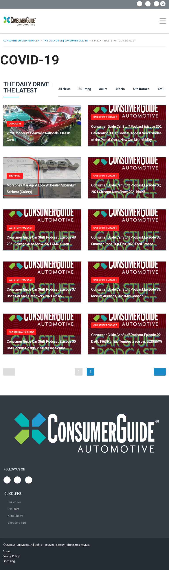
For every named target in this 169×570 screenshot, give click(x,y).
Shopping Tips (17, 522)
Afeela (120, 89)
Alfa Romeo (141, 89)
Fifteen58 (72, 544)
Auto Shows (15, 515)
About (7, 551)
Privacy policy (11, 556)
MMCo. (85, 544)
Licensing (9, 561)
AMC (161, 89)
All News (64, 89)
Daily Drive (14, 502)
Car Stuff (13, 509)
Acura (103, 89)
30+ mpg (85, 89)
